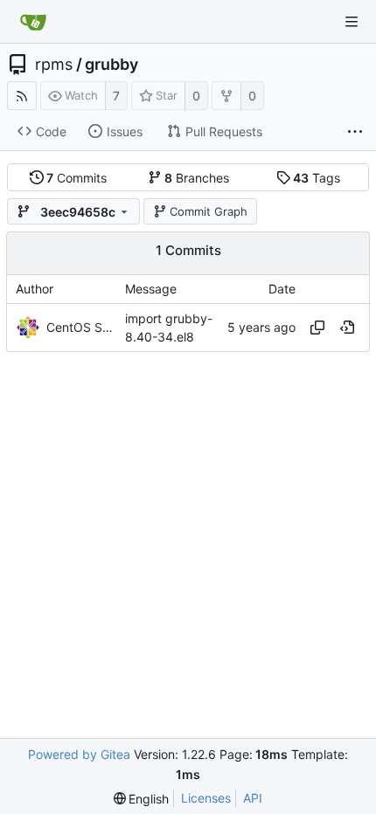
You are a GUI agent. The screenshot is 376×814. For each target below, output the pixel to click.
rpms (54, 64)
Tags (316, 177)
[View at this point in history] (347, 327)
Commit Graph (208, 211)
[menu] (142, 798)
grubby (111, 64)
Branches (196, 177)
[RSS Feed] (22, 95)
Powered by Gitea (79, 754)
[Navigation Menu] (351, 22)
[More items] (355, 132)
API (252, 797)
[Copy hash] (317, 327)
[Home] (33, 22)
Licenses (206, 797)
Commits (76, 177)
